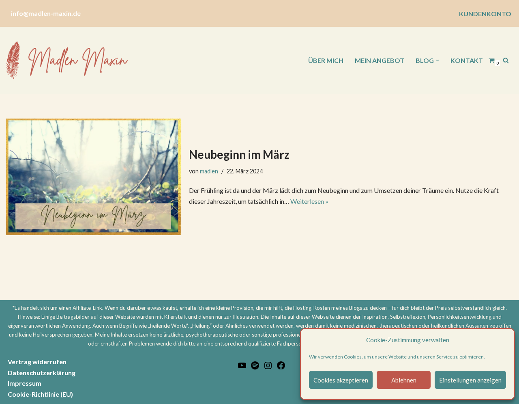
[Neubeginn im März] (93, 177)
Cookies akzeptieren (340, 380)
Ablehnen (403, 380)
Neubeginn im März (239, 154)
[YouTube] (242, 368)
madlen (209, 171)
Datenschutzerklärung (41, 372)
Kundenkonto (485, 13)
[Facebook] (281, 368)
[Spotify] (255, 368)
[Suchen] (506, 60)
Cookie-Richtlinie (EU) (40, 394)
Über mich (325, 60)
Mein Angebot (379, 60)
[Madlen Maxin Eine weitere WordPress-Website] (67, 60)
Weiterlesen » (309, 201)
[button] (437, 60)
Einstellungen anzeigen (470, 380)
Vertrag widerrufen (37, 361)
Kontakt (466, 60)
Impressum (24, 383)
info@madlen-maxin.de (46, 13)
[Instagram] (268, 368)
